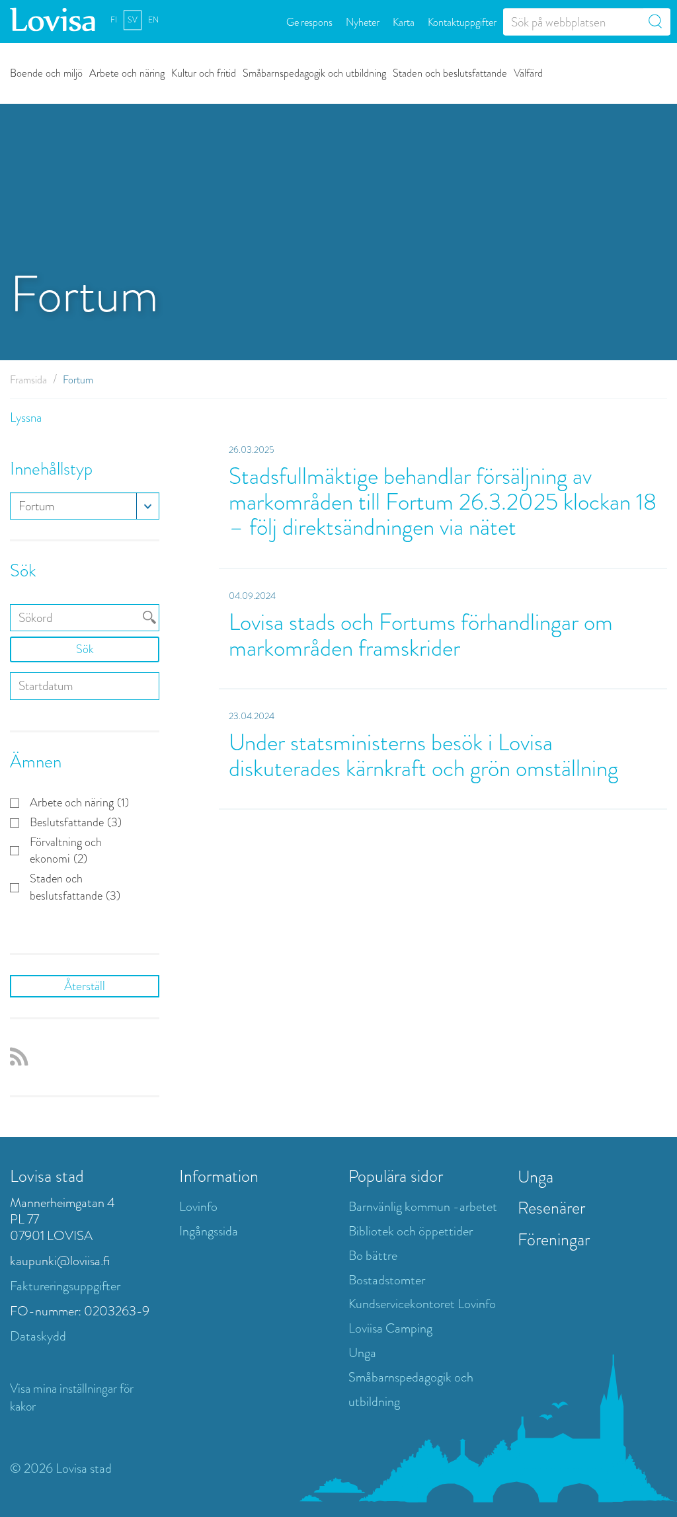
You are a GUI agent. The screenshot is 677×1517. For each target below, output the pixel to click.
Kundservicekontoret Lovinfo (422, 1303)
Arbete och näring (127, 72)
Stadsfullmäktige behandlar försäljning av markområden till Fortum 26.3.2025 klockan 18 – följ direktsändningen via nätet (443, 501)
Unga (362, 1352)
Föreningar (554, 1239)
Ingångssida (208, 1231)
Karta (404, 21)
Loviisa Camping (390, 1328)
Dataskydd (38, 1336)
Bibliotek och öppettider (410, 1231)
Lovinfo (198, 1206)
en (153, 20)
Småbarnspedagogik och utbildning (314, 72)
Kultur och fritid (203, 72)
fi (113, 20)
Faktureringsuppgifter (65, 1286)
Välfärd (528, 72)
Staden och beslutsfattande (450, 72)
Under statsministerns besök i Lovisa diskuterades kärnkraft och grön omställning (423, 755)
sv (133, 20)
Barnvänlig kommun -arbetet (422, 1206)
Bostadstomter (386, 1280)
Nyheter (362, 21)
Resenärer (551, 1207)
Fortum (37, 506)
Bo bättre (372, 1255)
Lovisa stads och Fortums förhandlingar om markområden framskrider (421, 635)
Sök (85, 649)
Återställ (84, 986)
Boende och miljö (46, 72)
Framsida (28, 379)
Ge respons (309, 21)
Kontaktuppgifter (462, 21)
